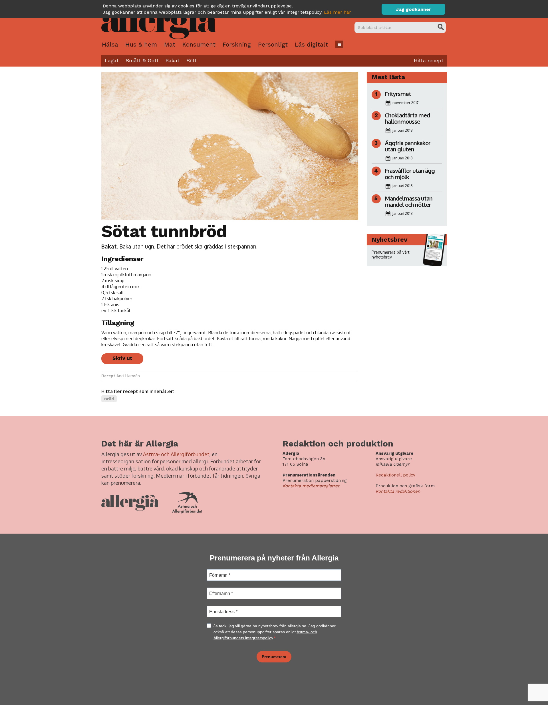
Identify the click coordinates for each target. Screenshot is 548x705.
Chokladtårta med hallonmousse (407, 118)
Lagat (112, 60)
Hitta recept (429, 60)
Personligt (273, 44)
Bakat (173, 60)
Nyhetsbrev (389, 239)
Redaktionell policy (395, 475)
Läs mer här (337, 12)
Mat (169, 44)
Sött (191, 60)
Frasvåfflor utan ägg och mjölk (410, 174)
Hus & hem (141, 44)
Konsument (198, 44)
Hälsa (110, 44)
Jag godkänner (413, 9)
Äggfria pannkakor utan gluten (407, 146)
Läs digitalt (311, 44)
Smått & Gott (142, 60)
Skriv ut (122, 358)
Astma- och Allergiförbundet (176, 454)
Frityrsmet (398, 93)
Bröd (109, 398)
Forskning (237, 44)
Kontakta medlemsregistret (311, 485)
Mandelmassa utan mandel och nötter (408, 201)
